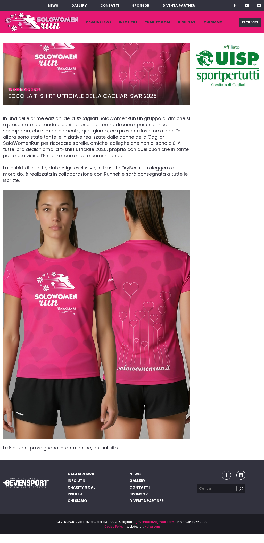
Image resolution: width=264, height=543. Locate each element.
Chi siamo (213, 22)
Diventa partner (179, 5)
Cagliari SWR (99, 22)
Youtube (247, 5)
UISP (228, 66)
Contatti (109, 5)
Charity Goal (157, 22)
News (53, 5)
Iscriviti (250, 22)
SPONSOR (141, 5)
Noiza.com (152, 526)
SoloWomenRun (41, 22)
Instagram (259, 5)
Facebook (235, 5)
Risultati (187, 22)
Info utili (128, 22)
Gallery (79, 5)
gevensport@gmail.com (154, 522)
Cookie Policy (113, 526)
